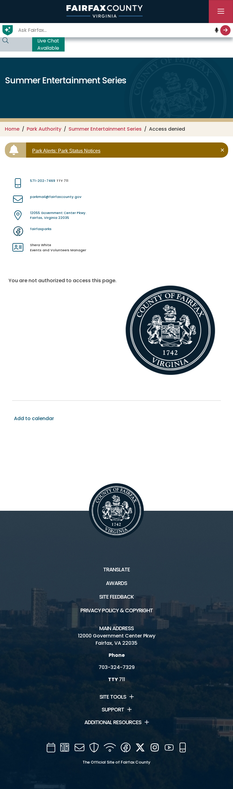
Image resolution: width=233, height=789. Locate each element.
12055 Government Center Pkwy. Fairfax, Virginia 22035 (58, 215)
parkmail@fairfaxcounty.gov (55, 196)
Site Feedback (116, 596)
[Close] (223, 150)
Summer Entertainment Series (105, 128)
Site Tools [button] (113, 696)
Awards (116, 583)
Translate (116, 569)
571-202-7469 (42, 180)
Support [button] (113, 709)
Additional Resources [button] (112, 722)
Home (12, 128)
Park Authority (44, 128)
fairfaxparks (41, 228)
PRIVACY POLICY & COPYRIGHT (116, 610)
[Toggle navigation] (221, 11)
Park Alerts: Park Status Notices (66, 150)
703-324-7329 (117, 667)
